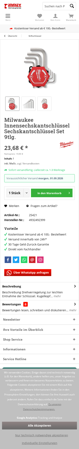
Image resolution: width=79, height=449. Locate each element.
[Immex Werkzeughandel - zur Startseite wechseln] (19, 6)
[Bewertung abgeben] (31, 142)
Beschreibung (11, 286)
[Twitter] (16, 259)
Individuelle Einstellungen (39, 443)
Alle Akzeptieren (39, 425)
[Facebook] (8, 259)
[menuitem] (71, 17)
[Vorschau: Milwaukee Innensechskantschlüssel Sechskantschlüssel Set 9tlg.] (12, 104)
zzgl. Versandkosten (28, 163)
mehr (57, 296)
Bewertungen (11, 304)
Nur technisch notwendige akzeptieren (41, 435)
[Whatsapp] (24, 259)
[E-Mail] (32, 259)
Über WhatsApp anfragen (31, 272)
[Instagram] (40, 259)
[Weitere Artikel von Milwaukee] (67, 145)
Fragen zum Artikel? (43, 206)
